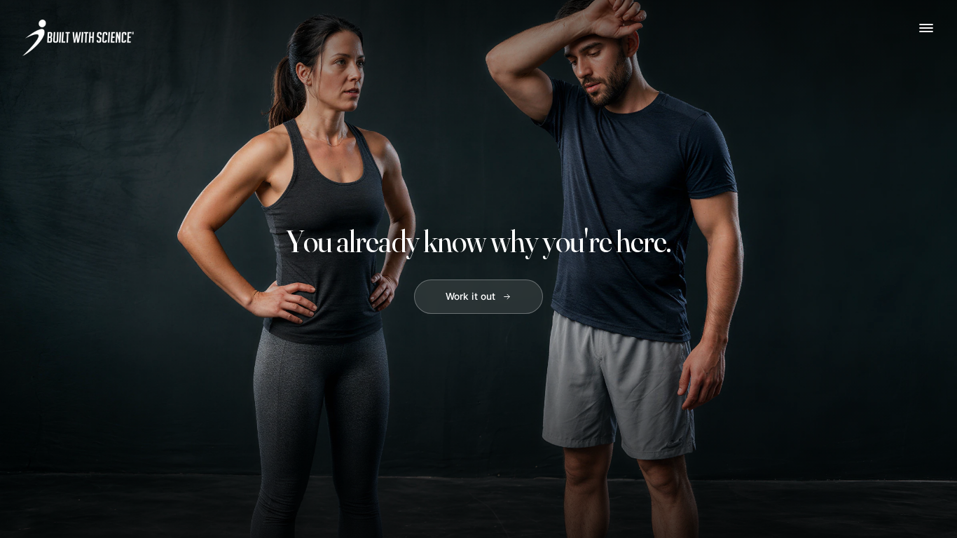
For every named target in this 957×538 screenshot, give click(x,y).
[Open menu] (926, 28)
